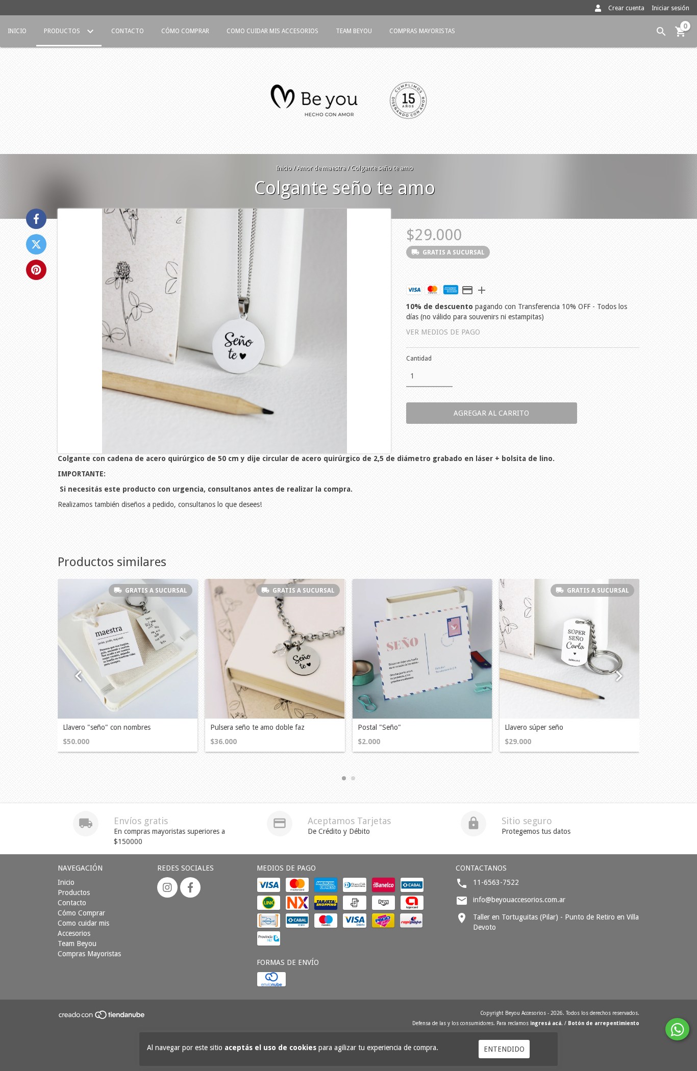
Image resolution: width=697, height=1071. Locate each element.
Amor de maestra (321, 168)
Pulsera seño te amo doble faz (257, 727)
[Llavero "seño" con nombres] (127, 649)
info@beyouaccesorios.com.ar (519, 900)
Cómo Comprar (185, 31)
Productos (63, 31)
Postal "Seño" (379, 727)
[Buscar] (661, 31)
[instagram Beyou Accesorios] (167, 887)
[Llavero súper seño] (569, 649)
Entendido (504, 1049)
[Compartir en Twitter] (36, 244)
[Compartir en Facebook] (36, 219)
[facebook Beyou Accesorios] (190, 887)
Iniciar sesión (670, 8)
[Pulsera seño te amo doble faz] (275, 649)
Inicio (17, 31)
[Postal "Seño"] (422, 649)
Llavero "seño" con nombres (107, 727)
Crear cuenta (626, 8)
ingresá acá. (546, 1023)
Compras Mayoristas (422, 31)
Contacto (127, 31)
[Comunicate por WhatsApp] (677, 1029)
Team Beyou (354, 31)
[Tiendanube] (102, 1018)
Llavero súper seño (534, 727)
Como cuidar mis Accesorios (272, 31)
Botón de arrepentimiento (603, 1023)
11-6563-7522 (496, 882)
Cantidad (419, 358)
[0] (680, 35)
